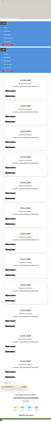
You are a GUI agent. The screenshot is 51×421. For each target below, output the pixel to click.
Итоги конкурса (7, 34)
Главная (6, 27)
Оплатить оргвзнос (8, 38)
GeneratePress (20, 418)
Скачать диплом (8, 44)
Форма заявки (7, 31)
